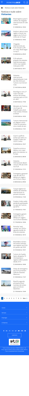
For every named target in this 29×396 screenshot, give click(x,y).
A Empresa (4, 322)
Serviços (4, 313)
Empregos (4, 317)
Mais (24, 298)
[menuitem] (14, 307)
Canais (3, 308)
